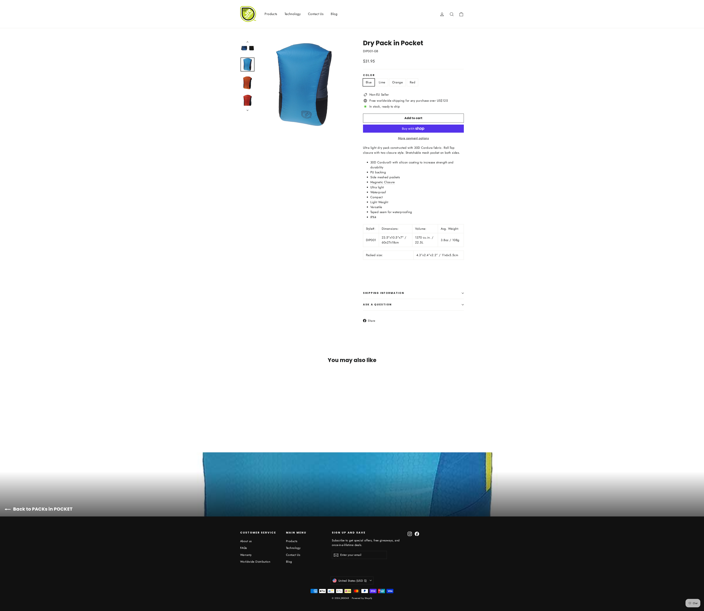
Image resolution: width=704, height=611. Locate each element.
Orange (397, 82)
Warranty (246, 555)
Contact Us (315, 14)
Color (369, 75)
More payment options (413, 138)
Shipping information (383, 293)
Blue (369, 82)
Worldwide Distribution (255, 562)
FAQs (243, 548)
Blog (334, 14)
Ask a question (377, 304)
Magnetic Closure (382, 182)
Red (412, 82)
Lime (382, 82)
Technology (293, 14)
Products (271, 14)
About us (246, 541)
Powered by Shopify (362, 598)
